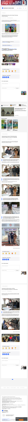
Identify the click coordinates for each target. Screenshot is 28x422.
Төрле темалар (22, 387)
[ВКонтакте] (3, 77)
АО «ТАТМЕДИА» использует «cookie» (6, 419)
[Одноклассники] (4, 77)
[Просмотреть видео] (4, 124)
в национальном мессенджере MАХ (7, 45)
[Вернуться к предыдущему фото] (3, 58)
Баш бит (5, 387)
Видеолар (8, 387)
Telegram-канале (5, 42)
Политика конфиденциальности (6, 420)
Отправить (17, 88)
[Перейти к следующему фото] (18, 58)
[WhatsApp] (8, 77)
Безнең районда (4, 286)
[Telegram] (6, 77)
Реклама (18, 387)
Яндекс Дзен (11, 48)
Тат (21, 8)
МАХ (7, 49)
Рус (17, 8)
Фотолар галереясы (13, 387)
